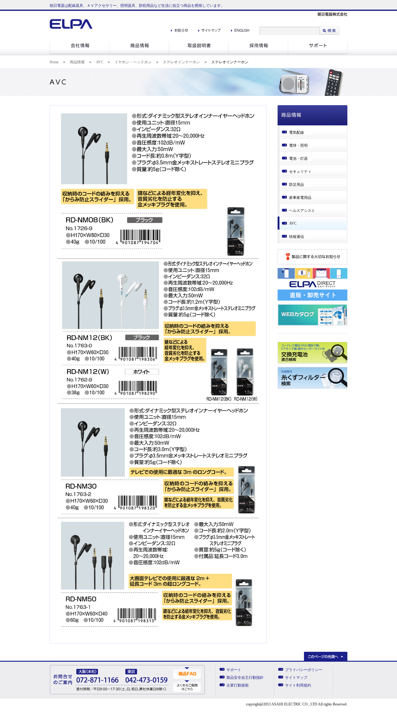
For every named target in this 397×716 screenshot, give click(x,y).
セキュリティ (300, 171)
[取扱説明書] (198, 53)
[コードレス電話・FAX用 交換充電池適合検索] (312, 362)
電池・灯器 (298, 158)
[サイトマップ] (209, 29)
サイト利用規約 (298, 685)
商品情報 (77, 62)
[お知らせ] (179, 29)
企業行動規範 (237, 685)
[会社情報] (79, 53)
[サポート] (318, 53)
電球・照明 (298, 145)
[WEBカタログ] (312, 324)
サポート (233, 670)
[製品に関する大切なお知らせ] (312, 263)
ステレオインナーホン (181, 62)
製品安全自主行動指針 (245, 677)
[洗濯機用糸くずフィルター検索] (312, 387)
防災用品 (296, 184)
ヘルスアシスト (302, 210)
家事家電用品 (300, 197)
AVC (99, 62)
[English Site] (240, 29)
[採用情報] (258, 53)
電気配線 (296, 132)
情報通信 (296, 237)
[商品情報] (139, 53)
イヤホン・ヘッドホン (133, 62)
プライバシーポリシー (303, 670)
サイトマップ (296, 677)
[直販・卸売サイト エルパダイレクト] (312, 299)
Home (54, 62)
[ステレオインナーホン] (158, 257)
